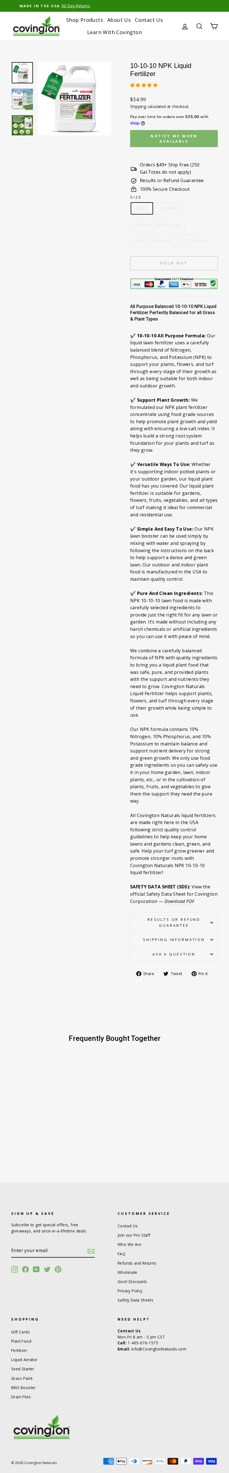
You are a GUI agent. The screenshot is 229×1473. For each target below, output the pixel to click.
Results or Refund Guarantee (174, 922)
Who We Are (129, 1244)
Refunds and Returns (137, 1263)
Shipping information (174, 939)
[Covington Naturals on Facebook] (25, 1269)
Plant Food (21, 1341)
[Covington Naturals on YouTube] (36, 1269)
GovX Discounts (132, 1281)
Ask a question (173, 954)
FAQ (121, 1253)
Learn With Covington (114, 32)
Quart (141, 208)
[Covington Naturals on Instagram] (14, 1269)
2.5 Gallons (194, 241)
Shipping (138, 106)
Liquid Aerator (24, 1359)
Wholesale (127, 1272)
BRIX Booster (23, 1387)
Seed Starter (22, 1368)
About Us (119, 20)
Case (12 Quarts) (153, 241)
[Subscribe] (91, 1251)
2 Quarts (168, 208)
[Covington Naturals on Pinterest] (58, 1269)
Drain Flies (21, 1396)
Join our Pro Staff (134, 1235)
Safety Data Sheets (135, 1300)
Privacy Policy (130, 1290)
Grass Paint (21, 1378)
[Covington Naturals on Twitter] (47, 1269)
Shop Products (84, 20)
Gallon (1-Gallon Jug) (158, 225)
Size (136, 197)
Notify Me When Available (174, 138)
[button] (144, 85)
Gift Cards (20, 1332)
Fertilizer (19, 1350)
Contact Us (149, 20)
